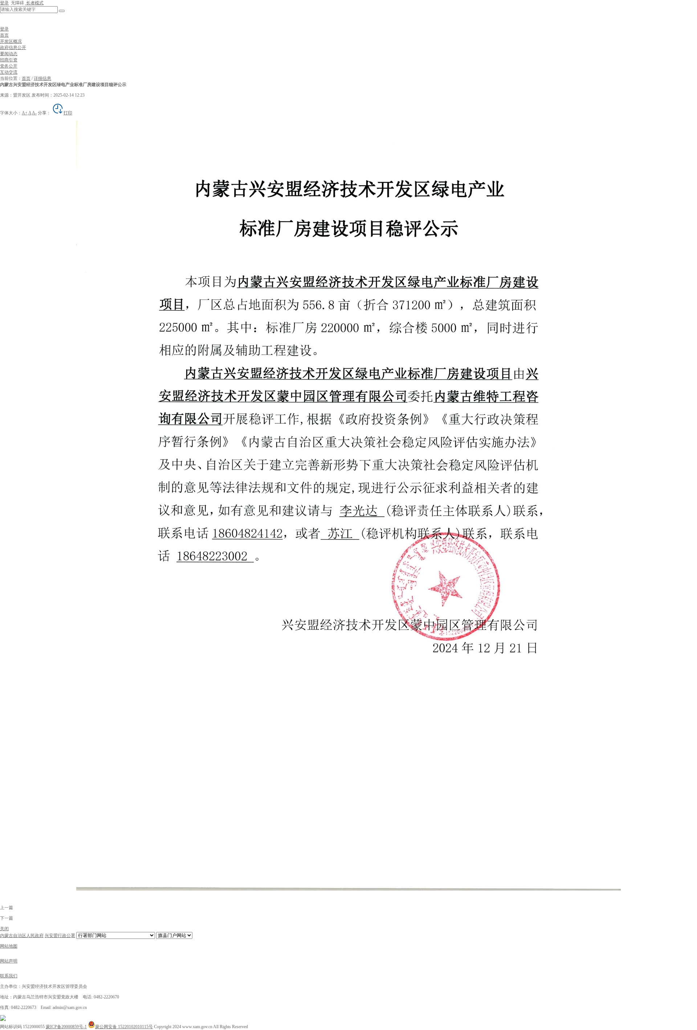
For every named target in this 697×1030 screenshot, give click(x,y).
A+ (25, 112)
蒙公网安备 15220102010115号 (124, 1026)
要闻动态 (8, 53)
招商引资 (8, 59)
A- (34, 112)
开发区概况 (11, 41)
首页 (4, 35)
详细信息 (42, 78)
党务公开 (8, 66)
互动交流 (8, 72)
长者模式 (34, 2)
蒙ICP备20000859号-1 (66, 1026)
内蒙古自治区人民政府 (22, 935)
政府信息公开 (13, 47)
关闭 (4, 928)
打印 (68, 112)
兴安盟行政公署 (60, 935)
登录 (4, 2)
